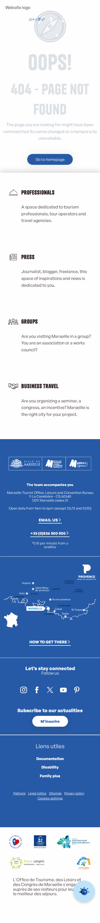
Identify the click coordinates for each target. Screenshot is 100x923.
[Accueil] (30, 19)
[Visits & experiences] (43, 19)
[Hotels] (35, 19)
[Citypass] (39, 19)
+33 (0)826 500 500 (48, 533)
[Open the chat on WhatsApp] (84, 891)
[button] (63, 19)
